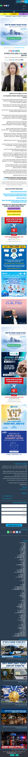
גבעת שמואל (23, 560)
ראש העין (23, 618)
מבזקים (24, 593)
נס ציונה (19, 16)
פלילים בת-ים (22, 610)
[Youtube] (5, 5)
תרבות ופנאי (23, 632)
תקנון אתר (24, 487)
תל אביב (24, 631)
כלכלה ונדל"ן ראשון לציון (20, 589)
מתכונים (24, 596)
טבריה (24, 579)
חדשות (24, 568)
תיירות (24, 630)
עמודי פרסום (23, 607)
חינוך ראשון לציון (22, 577)
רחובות (14, 16)
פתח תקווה (23, 615)
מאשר (17, 755)
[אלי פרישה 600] (14, 377)
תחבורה (24, 626)
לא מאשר (12, 755)
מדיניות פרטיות (23, 489)
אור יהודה (23, 542)
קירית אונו (23, 616)
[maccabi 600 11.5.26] (14, 455)
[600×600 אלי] (14, 242)
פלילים (24, 609)
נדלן (25, 599)
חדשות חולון (23, 571)
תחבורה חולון (23, 628)
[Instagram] (3, 5)
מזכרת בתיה (23, 595)
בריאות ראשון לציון (21, 557)
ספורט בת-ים (23, 604)
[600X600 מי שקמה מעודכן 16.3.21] (14, 269)
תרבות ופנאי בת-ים (21, 633)
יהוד (25, 583)
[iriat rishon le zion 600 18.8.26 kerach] (14, 296)
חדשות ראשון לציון (21, 572)
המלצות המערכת (22, 564)
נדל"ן (24, 598)
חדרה (24, 567)
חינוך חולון (23, 576)
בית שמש (23, 553)
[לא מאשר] (26, 753)
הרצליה (24, 566)
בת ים (5, 14)
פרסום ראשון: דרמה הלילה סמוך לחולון (19, 749)
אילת (24, 545)
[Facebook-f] (8, 5)
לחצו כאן (5, 179)
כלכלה (24, 585)
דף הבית (24, 6)
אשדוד (24, 546)
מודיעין (24, 594)
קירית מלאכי (23, 617)
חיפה (24, 578)
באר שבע (23, 550)
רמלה (24, 622)
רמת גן (24, 623)
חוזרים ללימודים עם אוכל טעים (18, 191)
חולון (23, 14)
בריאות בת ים (18, 47)
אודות (24, 9)
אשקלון (24, 547)
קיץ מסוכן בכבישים (22, 198)
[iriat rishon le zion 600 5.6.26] (14, 429)
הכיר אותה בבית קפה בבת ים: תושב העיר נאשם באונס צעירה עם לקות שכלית (14, 201)
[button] (26, 1)
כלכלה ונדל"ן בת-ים (21, 587)
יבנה (25, 582)
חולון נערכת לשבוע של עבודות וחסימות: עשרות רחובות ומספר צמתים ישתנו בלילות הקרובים (15, 727)
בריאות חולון (23, 556)
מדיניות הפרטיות (11, 753)
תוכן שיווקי (23, 625)
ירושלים (24, 584)
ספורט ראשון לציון (21, 606)
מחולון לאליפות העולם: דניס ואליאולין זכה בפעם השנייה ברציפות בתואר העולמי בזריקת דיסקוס (14, 704)
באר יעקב (25, 16)
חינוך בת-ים (23, 574)
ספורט (24, 603)
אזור (25, 544)
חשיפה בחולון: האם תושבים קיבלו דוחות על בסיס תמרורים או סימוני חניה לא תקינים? (15, 681)
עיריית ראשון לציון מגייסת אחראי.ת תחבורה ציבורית (17, 658)
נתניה (24, 601)
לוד (25, 591)
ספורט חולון (23, 605)
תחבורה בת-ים (22, 627)
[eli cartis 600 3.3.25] (14, 323)
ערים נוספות (8, 16)
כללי (25, 590)
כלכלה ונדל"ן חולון (21, 588)
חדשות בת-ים (22, 569)
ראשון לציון (14, 14)
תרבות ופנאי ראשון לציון (20, 636)
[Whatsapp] (1, 5)
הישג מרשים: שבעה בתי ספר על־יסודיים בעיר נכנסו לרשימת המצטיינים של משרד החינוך (15, 194)
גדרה (24, 561)
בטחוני (24, 552)
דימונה (24, 563)
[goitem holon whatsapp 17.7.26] (14, 44)
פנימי (24, 614)
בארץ (24, 551)
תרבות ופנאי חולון (22, 634)
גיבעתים (24, 562)
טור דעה (24, 580)
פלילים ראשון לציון (21, 612)
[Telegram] (6, 5)
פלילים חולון (23, 611)
